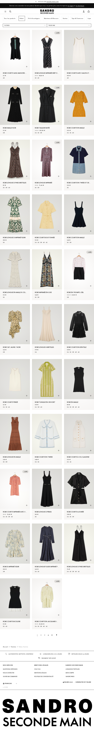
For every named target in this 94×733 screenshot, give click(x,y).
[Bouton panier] (88, 11)
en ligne (71, 5)
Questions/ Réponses (10, 669)
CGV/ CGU (37, 669)
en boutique (80, 5)
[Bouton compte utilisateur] (83, 11)
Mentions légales (40, 673)
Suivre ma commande (10, 676)
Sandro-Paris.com (53, 1)
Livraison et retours (73, 669)
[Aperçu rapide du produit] (27, 67)
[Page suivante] (57, 635)
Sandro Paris (70, 676)
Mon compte (70, 673)
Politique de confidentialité (43, 676)
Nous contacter (8, 673)
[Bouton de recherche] (10, 11)
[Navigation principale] (5, 11)
